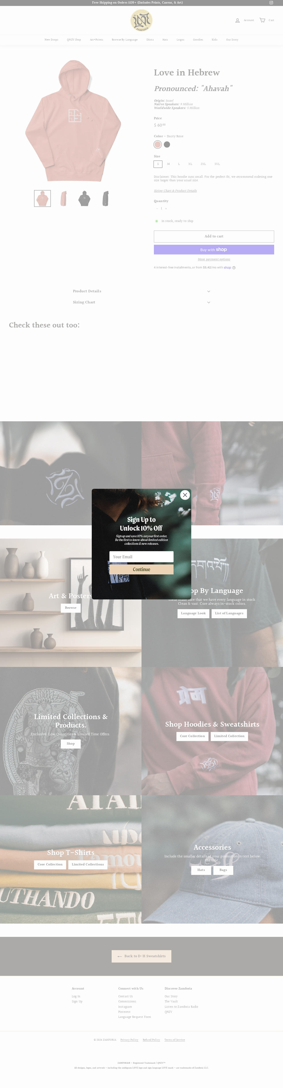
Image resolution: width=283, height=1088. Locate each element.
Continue (141, 569)
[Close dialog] (185, 495)
